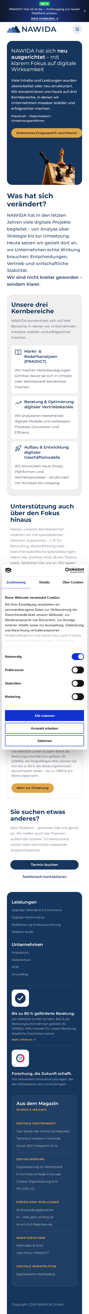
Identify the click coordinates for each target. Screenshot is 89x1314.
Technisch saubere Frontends (38, 1138)
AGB (15, 967)
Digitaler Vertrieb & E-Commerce (37, 910)
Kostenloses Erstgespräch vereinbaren (46, 133)
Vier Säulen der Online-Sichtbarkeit (43, 1131)
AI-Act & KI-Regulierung (34, 1224)
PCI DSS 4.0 (25, 1189)
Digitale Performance (28, 917)
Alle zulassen (45, 715)
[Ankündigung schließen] (84, 11)
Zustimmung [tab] (16, 582)
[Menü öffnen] (77, 29)
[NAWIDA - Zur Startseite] (31, 29)
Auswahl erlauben (44, 728)
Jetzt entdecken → (44, 18)
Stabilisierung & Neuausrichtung (36, 925)
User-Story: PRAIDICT (32, 1253)
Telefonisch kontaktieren (44, 877)
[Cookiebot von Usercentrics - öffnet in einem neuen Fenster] (65, 570)
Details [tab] (44, 582)
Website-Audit (22, 932)
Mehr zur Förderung (33, 788)
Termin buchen (44, 865)
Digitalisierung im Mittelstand (39, 1167)
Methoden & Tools (29, 1245)
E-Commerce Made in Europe (38, 1174)
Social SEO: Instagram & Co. (37, 1146)
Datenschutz (21, 960)
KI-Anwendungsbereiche (34, 1210)
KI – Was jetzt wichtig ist (35, 1217)
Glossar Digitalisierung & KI (37, 1181)
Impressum (20, 952)
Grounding (20, 974)
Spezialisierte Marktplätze (35, 1274)
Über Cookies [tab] (73, 582)
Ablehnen (44, 741)
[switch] (78, 670)
